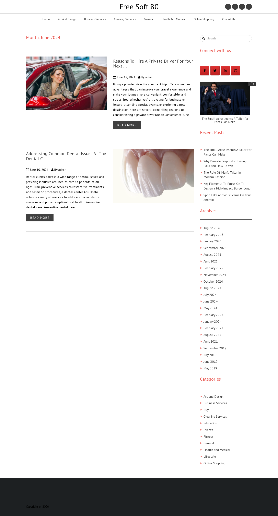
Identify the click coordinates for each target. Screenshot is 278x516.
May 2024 (210, 308)
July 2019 (210, 355)
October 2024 (213, 281)
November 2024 (215, 275)
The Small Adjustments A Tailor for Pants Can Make (225, 120)
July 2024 (210, 295)
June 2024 (211, 301)
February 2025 (213, 268)
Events (208, 430)
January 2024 (212, 321)
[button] (254, 84)
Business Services (95, 19)
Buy (206, 410)
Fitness (208, 436)
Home (46, 19)
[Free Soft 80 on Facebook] (204, 70)
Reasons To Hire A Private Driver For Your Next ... (153, 63)
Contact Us (228, 19)
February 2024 (213, 315)
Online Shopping (204, 19)
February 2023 (213, 328)
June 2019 (211, 361)
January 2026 (212, 241)
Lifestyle (210, 456)
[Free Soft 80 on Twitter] (215, 70)
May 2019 (210, 368)
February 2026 (213, 235)
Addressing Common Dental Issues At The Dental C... (66, 156)
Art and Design (67, 19)
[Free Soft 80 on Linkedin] (225, 70)
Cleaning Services (125, 19)
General (149, 19)
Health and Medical (174, 19)
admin (149, 77)
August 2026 (212, 228)
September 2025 (215, 248)
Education (210, 423)
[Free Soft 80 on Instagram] (235, 70)
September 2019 (215, 348)
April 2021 (211, 341)
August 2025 (212, 255)
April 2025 (211, 261)
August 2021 (212, 335)
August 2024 (212, 288)
